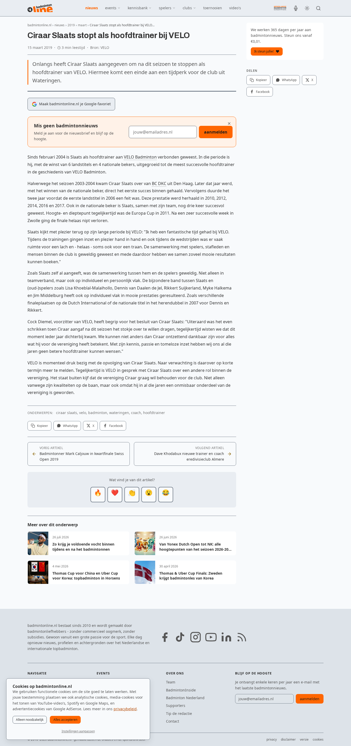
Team (170, 682)
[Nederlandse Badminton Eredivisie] (280, 8)
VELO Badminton (140, 157)
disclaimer (288, 739)
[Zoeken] (318, 8)
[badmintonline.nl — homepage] (40, 8)
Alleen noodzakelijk (29, 719)
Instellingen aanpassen (78, 731)
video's (235, 7)
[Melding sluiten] (229, 123)
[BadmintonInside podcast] (296, 8)
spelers (165, 7)
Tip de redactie (179, 713)
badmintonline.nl (39, 25)
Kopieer (42, 426)
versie (304, 739)
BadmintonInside (181, 690)
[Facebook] (164, 637)
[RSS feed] (241, 637)
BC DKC (159, 183)
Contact (172, 721)
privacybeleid (125, 708)
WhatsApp (70, 426)
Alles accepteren (65, 719)
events (110, 7)
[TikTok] (180, 637)
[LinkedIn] (226, 637)
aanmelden (215, 132)
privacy (271, 739)
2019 (71, 25)
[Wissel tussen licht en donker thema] (307, 8)
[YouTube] (211, 637)
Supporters (175, 705)
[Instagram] (195, 637)
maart (82, 25)
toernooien (212, 7)
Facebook (116, 426)
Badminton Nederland (185, 697)
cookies (318, 739)
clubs (187, 7)
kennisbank (137, 7)
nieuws (91, 7)
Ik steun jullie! (264, 51)
